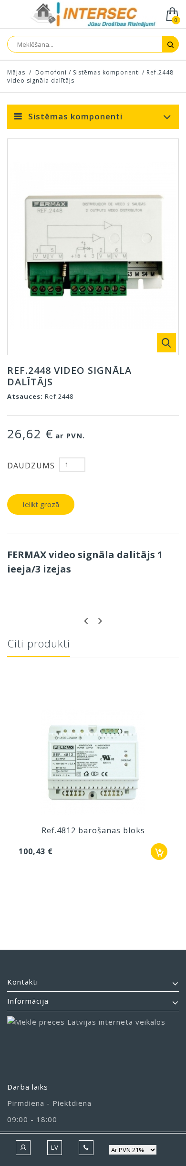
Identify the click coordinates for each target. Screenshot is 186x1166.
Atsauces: (25, 396)
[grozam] (159, 851)
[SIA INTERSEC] (93, 15)
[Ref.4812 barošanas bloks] (93, 763)
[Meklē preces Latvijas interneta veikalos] (93, 1044)
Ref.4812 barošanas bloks (93, 830)
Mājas (16, 72)
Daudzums (31, 465)
